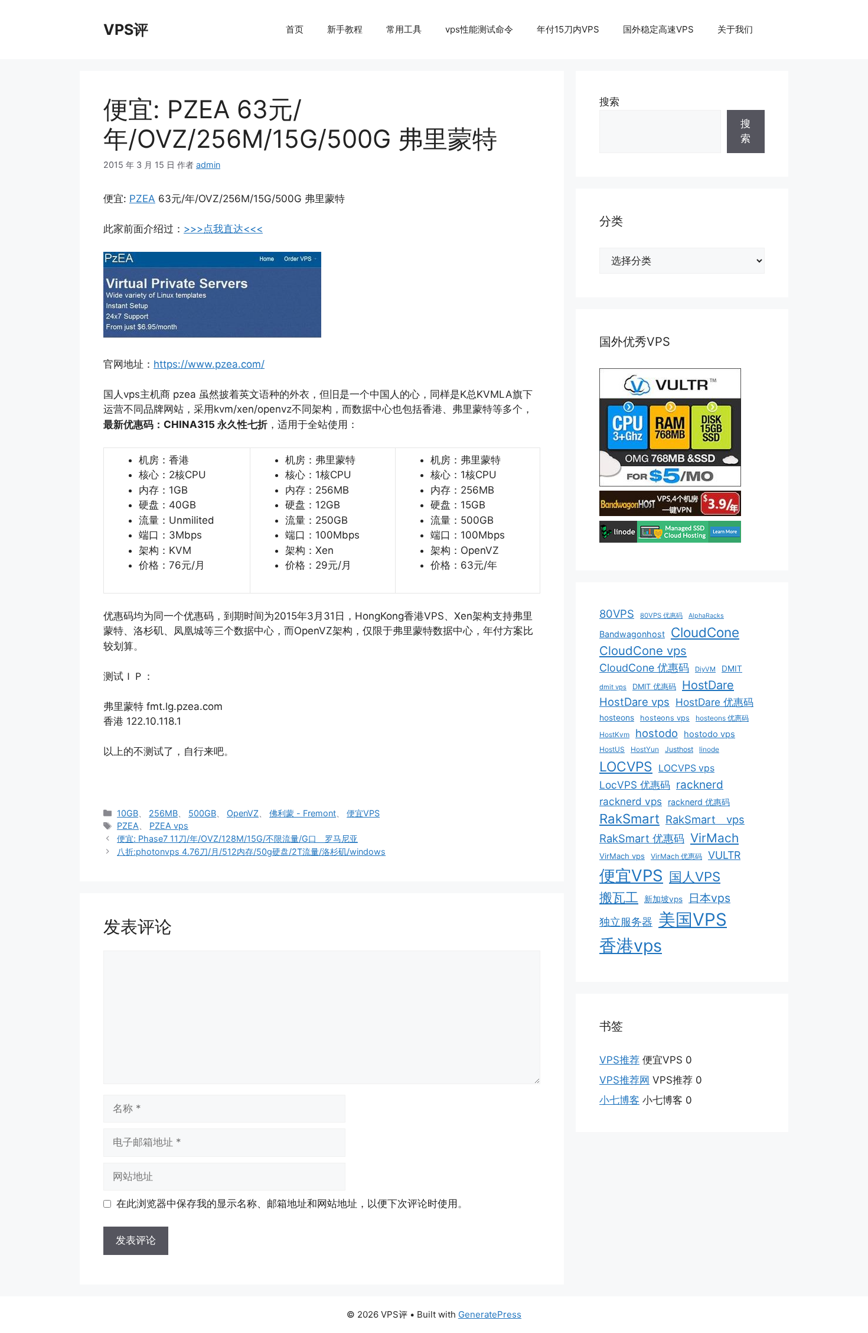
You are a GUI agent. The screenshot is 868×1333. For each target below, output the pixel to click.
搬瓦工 (618, 897)
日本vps (709, 898)
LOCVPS (625, 766)
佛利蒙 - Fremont (302, 813)
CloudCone (705, 632)
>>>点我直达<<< (223, 229)
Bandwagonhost (632, 634)
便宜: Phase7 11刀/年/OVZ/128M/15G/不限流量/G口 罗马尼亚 (237, 838)
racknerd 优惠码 (699, 802)
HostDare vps (634, 701)
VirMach (714, 838)
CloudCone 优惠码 (644, 667)
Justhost (679, 749)
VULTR (724, 855)
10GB (127, 813)
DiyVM (705, 669)
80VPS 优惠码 (661, 615)
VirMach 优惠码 (676, 856)
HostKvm (614, 734)
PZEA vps (168, 825)
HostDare (708, 685)
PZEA (142, 199)
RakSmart (629, 818)
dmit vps (612, 687)
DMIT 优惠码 (654, 686)
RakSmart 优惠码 (641, 838)
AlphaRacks (706, 616)
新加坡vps (663, 899)
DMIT (732, 668)
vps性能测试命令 (479, 29)
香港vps (630, 945)
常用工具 (404, 29)
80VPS (616, 613)
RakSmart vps (705, 819)
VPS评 (125, 29)
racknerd (699, 785)
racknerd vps (630, 801)
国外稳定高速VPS (658, 29)
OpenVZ (243, 813)
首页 (295, 29)
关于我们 (735, 29)
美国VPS (692, 919)
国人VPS (694, 876)
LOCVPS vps (686, 768)
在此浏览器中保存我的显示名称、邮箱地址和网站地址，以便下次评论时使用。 (292, 1203)
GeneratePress (489, 1314)
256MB (163, 813)
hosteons (616, 717)
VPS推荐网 (624, 1080)
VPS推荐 (619, 1060)
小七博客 (619, 1100)
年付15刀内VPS (568, 29)
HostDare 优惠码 (714, 702)
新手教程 (345, 29)
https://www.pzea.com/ (209, 364)
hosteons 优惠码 (722, 717)
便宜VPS (363, 813)
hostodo (656, 733)
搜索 (609, 102)
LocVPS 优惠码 (634, 785)
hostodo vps (709, 734)
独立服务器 (625, 922)
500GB (202, 813)
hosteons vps (665, 717)
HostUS (612, 749)
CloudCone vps (643, 650)
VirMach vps (622, 856)
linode (709, 749)
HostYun (645, 749)
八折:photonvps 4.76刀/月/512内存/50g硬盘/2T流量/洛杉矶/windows (251, 851)
